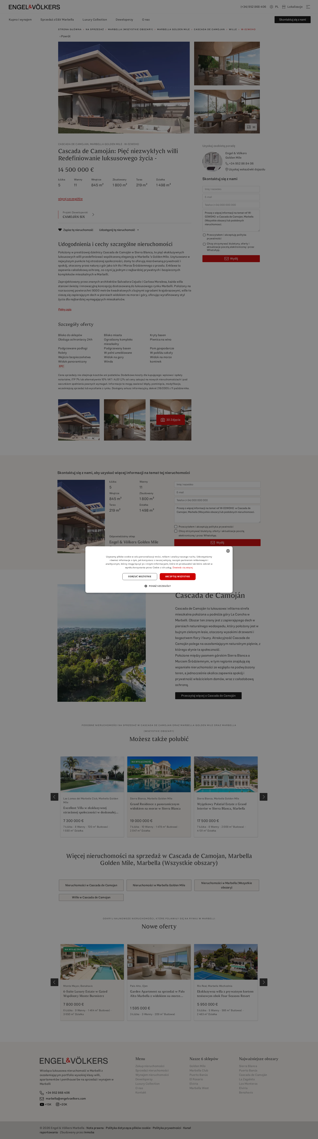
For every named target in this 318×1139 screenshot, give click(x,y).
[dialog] (159, 569)
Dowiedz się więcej (183, 567)
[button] (159, 586)
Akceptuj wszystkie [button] (177, 576)
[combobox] (228, 551)
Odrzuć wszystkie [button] (139, 576)
